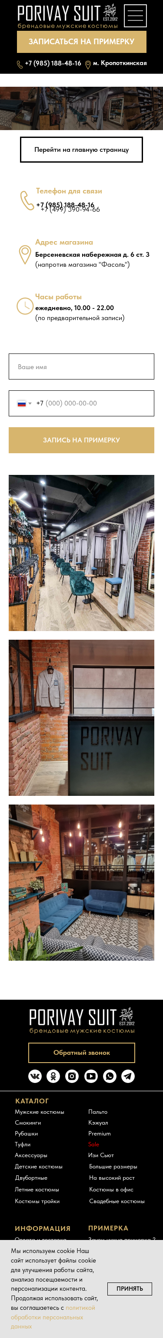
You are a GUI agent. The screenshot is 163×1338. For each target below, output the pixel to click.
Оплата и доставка (41, 1239)
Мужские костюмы (39, 1111)
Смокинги (28, 1122)
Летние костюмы (37, 1189)
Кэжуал (98, 1122)
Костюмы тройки (37, 1200)
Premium (99, 1133)
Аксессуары (31, 1155)
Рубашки (26, 1133)
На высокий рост (112, 1177)
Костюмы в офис (111, 1189)
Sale (93, 1144)
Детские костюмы (39, 1166)
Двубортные (31, 1177)
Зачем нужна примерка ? (122, 1239)
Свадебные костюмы (117, 1200)
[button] (81, 42)
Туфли (22, 1144)
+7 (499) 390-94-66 (70, 209)
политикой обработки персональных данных (53, 1317)
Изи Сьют (101, 1155)
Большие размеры (113, 1166)
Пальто (97, 1111)
